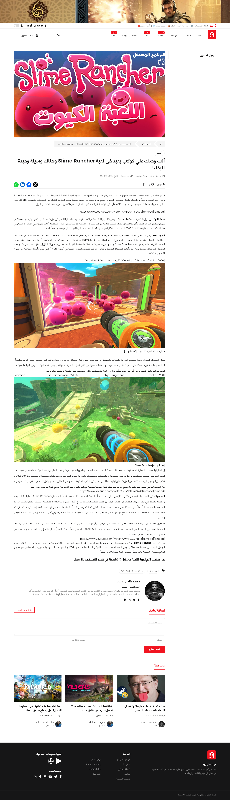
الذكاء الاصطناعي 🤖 (199, 25)
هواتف (127, 773)
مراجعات (173, 35)
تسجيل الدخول (27, 35)
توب (146, 35)
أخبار (199, 35)
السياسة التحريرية (123, 778)
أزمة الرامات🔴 (144, 25)
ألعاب (159, 152)
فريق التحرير (96, 759)
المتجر (112, 35)
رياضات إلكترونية (129, 35)
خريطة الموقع (124, 769)
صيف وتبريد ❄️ (159, 25)
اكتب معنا (97, 773)
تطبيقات (159, 35)
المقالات (146, 144)
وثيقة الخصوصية (93, 764)
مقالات (187, 35)
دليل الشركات (95, 769)
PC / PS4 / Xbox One (132, 571)
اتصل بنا (126, 764)
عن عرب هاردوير (123, 759)
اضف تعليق (154, 649)
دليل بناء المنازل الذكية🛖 (178, 25)
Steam (153, 571)
